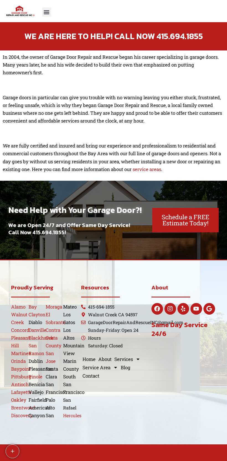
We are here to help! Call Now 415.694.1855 (113, 36)
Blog (125, 367)
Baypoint (21, 369)
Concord (20, 330)
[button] (46, 12)
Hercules (72, 415)
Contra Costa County (53, 338)
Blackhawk (41, 338)
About (105, 359)
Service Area (96, 367)
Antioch (20, 384)
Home (89, 359)
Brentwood (23, 407)
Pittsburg (21, 376)
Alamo (18, 307)
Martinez (21, 353)
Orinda (18, 361)
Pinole (35, 376)
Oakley (18, 400)
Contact (90, 376)
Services (123, 359)
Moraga (54, 307)
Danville (37, 330)
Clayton (37, 314)
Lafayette (21, 392)
